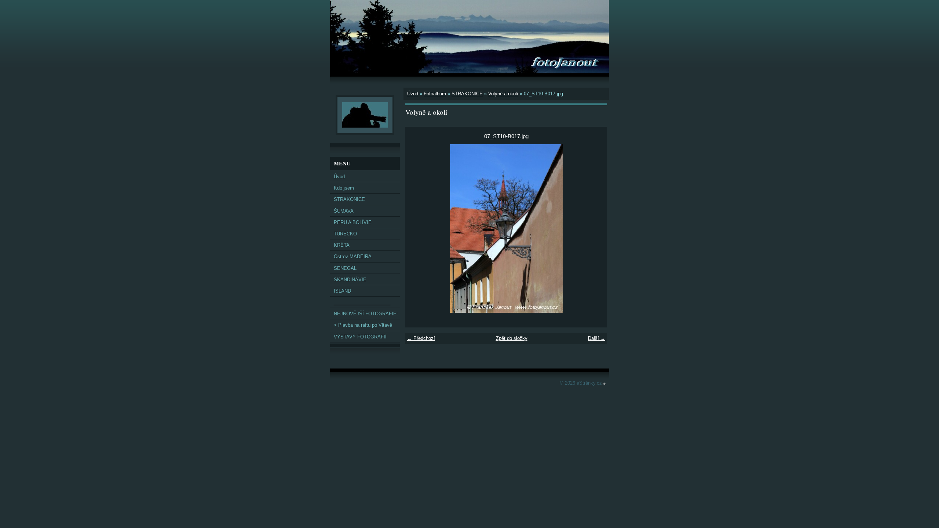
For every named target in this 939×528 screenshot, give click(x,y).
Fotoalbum (435, 93)
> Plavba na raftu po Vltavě (363, 325)
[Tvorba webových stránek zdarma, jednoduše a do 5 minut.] (604, 383)
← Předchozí (421, 338)
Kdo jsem (344, 188)
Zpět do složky (511, 338)
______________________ (362, 302)
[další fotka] (595, 228)
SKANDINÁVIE (350, 279)
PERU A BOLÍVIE (353, 222)
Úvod (412, 93)
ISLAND (342, 291)
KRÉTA (342, 245)
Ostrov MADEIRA (353, 256)
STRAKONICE (467, 93)
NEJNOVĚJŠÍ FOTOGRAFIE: (366, 313)
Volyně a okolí (503, 93)
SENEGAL (345, 268)
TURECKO (345, 233)
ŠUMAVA (344, 211)
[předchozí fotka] (417, 228)
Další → (596, 338)
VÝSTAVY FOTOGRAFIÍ (360, 337)
